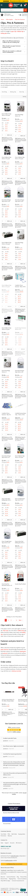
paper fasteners (5, 649)
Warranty (10, 835)
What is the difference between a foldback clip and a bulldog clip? (11, 41)
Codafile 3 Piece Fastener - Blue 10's (6, 414)
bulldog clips (4, 33)
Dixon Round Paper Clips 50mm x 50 (6, 456)
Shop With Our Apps (5, 880)
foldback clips (20, 31)
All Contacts (18, 843)
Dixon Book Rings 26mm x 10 (19, 115)
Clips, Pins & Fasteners (20, 19)
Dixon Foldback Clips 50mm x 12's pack (6, 243)
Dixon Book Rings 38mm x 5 (19, 243)
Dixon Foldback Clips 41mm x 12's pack (6, 286)
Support (7, 843)
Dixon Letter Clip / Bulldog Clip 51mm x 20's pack (6, 499)
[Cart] (25, 5)
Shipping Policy (12, 878)
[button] (1, 5)
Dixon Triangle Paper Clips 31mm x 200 (20, 499)
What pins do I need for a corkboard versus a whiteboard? (12, 51)
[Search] (25, 10)
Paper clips (5, 630)
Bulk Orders (14, 834)
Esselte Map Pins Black (20, 584)
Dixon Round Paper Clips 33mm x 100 (19, 371)
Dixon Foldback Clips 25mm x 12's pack (6, 158)
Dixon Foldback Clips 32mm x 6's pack (6, 328)
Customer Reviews (11, 876)
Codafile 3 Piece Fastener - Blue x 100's (20, 286)
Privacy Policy (23, 876)
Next (20, 620)
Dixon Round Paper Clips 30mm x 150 (6, 200)
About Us (3, 876)
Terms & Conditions (22, 878)
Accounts (12, 843)
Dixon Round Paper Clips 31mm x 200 (19, 200)
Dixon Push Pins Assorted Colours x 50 (7, 584)
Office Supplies (9, 19)
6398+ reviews (17, 732)
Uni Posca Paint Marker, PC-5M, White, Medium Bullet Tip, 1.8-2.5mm (8, 700)
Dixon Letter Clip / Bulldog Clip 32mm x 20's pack (19, 542)
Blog (18, 876)
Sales (2, 843)
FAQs (9, 834)
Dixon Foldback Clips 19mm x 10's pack (20, 456)
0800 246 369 (6, 846)
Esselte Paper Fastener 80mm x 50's (20, 328)
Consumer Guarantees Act (18, 880)
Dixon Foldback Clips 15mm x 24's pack (20, 158)
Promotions (3, 835)
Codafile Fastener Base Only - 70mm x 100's (20, 414)
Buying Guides (21, 834)
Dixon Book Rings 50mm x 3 (6, 371)
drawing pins (23, 651)
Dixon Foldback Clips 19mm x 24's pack (6, 114)
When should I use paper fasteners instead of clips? (12, 46)
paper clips (13, 31)
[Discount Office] (14, 5)
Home (2, 19)
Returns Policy (4, 878)
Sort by (24, 96)
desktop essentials (16, 671)
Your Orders (3, 834)
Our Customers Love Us (14, 724)
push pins (5, 653)
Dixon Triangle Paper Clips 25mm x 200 (6, 542)
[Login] (21, 5)
